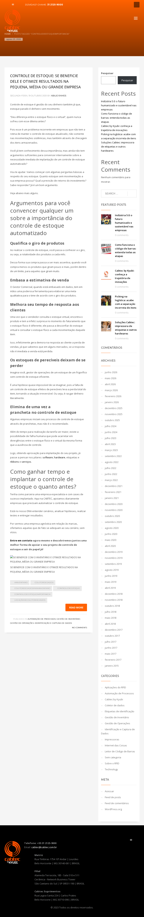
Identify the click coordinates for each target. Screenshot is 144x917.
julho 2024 (110, 426)
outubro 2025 (112, 420)
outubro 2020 (112, 516)
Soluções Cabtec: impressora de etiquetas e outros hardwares (117, 146)
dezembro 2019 (113, 552)
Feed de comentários (117, 803)
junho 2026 (111, 372)
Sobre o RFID (112, 763)
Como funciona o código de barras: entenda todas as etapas (116, 118)
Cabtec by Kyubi (114, 699)
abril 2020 (110, 546)
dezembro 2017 (113, 629)
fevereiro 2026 (113, 396)
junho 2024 (111, 432)
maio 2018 (110, 617)
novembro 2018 (113, 599)
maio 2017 (110, 653)
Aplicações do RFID (115, 687)
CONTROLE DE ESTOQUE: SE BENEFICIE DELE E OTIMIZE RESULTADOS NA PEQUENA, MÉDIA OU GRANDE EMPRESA (45, 81)
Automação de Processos (42, 619)
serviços (26, 461)
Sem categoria (113, 757)
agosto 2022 (111, 462)
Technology (111, 769)
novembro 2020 (113, 510)
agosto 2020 (111, 528)
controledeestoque (68, 588)
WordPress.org (113, 809)
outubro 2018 (112, 605)
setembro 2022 (113, 456)
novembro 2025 (113, 414)
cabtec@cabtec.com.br (44, 847)
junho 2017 (111, 647)
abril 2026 (110, 384)
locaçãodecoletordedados (29, 600)
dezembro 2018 (113, 593)
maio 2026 (110, 378)
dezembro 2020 (113, 504)
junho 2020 (111, 534)
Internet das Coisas (116, 745)
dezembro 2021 (113, 486)
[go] (132, 194)
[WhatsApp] (7, 4)
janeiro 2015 (112, 665)
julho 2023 (110, 438)
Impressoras (112, 739)
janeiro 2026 (112, 402)
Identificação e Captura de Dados (53, 623)
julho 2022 (110, 468)
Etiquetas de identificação (119, 711)
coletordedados (44, 582)
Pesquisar (107, 73)
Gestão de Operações (22, 623)
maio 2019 (110, 582)
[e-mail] (13, 4)
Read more (76, 607)
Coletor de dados (114, 705)
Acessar (109, 791)
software (48, 457)
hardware (59, 457)
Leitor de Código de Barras (120, 751)
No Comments (79, 627)
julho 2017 (110, 641)
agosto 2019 (111, 570)
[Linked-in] (18, 4)
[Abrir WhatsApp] (134, 907)
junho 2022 (111, 474)
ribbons (14, 461)
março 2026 (111, 390)
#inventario (21, 582)
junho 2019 (111, 576)
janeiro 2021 (112, 498)
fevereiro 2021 (113, 492)
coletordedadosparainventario (32, 588)
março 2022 (111, 480)
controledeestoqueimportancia (32, 594)
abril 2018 (110, 623)
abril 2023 (110, 444)
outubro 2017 (112, 635)
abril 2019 (110, 588)
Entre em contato (21, 540)
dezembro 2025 (113, 408)
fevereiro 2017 (113, 659)
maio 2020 (110, 540)
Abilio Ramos (58, 95)
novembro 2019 (113, 558)
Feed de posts (113, 797)
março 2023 (111, 450)
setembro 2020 (113, 522)
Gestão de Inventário (68, 619)
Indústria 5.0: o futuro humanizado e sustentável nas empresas (118, 105)
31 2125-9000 (55, 4)
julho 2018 (110, 611)
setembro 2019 (113, 564)
